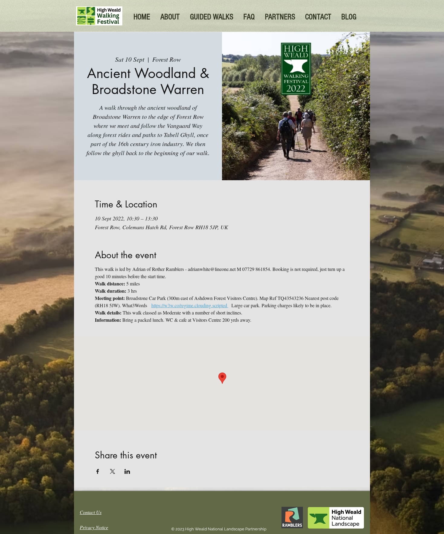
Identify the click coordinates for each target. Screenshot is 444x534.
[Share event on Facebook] (98, 471)
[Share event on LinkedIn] (127, 471)
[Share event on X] (112, 471)
